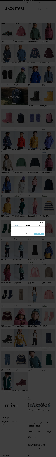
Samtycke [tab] (16, 225)
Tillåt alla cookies (39, 233)
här (25, 230)
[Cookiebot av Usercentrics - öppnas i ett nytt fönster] (41, 222)
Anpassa (27, 233)
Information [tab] (28, 225)
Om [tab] (39, 225)
